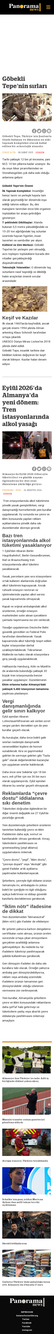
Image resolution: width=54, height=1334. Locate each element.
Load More (27, 1030)
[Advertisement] (27, 47)
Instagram (27, 1330)
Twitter (25, 1319)
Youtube (26, 1326)
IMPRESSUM (27, 1312)
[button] (48, 7)
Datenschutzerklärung (27, 1315)
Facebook (26, 1323)
